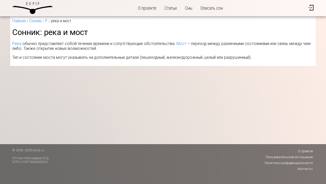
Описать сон (211, 8)
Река (16, 43)
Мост (181, 43)
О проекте (147, 8)
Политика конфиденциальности (289, 163)
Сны (188, 8)
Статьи (171, 8)
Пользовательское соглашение (289, 157)
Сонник (35, 20)
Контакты (305, 169)
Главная (19, 20)
